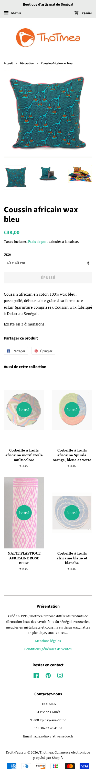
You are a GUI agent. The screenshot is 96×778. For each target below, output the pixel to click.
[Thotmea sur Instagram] (60, 676)
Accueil (8, 63)
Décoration (27, 63)
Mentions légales (48, 641)
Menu (15, 12)
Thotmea (46, 752)
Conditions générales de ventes (48, 649)
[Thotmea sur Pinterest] (48, 676)
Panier (86, 13)
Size (7, 254)
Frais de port (38, 241)
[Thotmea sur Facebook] (36, 676)
